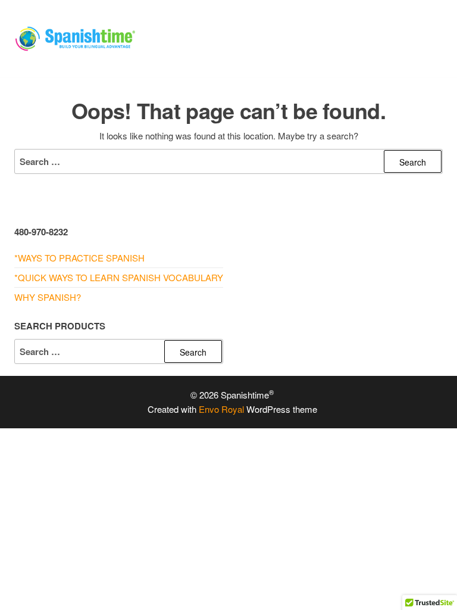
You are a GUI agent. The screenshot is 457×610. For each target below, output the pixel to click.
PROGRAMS (281, 23)
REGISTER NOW (307, 53)
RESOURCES (354, 23)
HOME (167, 23)
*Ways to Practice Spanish (79, 257)
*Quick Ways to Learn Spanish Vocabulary (118, 277)
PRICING (218, 23)
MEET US (174, 53)
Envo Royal (221, 409)
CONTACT (233, 53)
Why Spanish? (47, 297)
